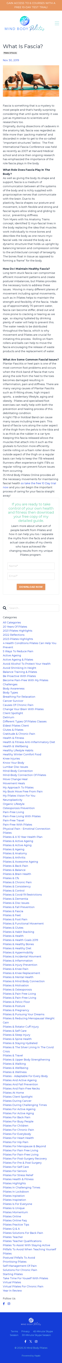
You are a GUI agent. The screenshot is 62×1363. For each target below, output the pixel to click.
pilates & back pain (15, 865)
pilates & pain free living (19, 993)
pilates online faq (15, 1220)
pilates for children (15, 1125)
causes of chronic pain (18, 705)
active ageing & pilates (18, 659)
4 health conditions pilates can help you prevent (29, 645)
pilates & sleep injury (16, 1034)
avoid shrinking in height (19, 668)
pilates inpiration (14, 1195)
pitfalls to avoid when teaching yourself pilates (29, 1251)
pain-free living (13, 812)
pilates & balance (14, 870)
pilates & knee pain (15, 969)
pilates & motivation (16, 985)
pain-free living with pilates (22, 816)
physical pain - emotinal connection (26, 828)
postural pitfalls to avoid (19, 1257)
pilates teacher (13, 1237)
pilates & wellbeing (15, 1068)
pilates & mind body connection (24, 981)
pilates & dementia (15, 898)
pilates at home (13, 1092)
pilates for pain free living (20, 1150)
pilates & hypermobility (18, 952)
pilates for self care (16, 1167)
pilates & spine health (17, 1039)
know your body (13, 762)
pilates (7, 832)
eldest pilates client (16, 725)
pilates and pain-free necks (21, 1088)
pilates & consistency (17, 886)
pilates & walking (14, 1063)
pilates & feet (12, 915)
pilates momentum (15, 1212)
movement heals (14, 783)
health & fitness (13, 738)
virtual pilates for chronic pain (23, 1286)
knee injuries (11, 758)
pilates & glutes (13, 927)
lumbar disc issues (15, 767)
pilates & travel (13, 1055)
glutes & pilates (13, 729)
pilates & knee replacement (21, 973)
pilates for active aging (18, 1113)
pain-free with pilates (17, 824)
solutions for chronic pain (20, 1270)
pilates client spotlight (18, 1096)
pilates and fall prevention (20, 1084)
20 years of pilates (15, 626)
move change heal (15, 779)
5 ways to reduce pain (18, 651)
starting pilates (13, 1274)
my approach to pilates (18, 787)
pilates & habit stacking (18, 931)
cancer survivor (13, 700)
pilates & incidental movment (22, 956)
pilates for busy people (18, 1121)
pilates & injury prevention (20, 964)
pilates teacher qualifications (22, 1241)
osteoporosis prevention (19, 808)
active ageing (12, 655)
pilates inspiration (14, 1199)
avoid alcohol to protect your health (27, 663)
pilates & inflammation (18, 960)
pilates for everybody (17, 1134)
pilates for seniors (15, 1171)
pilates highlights (14, 1183)
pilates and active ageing (20, 1080)
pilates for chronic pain (18, 1129)
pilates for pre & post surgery (22, 1162)
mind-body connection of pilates (24, 775)
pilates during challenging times (25, 1105)
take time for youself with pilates (25, 1278)
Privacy (25, 1331)
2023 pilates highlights (18, 639)
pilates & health (13, 936)
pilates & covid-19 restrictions (22, 894)
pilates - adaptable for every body (25, 1076)
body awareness (14, 688)
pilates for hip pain (15, 1142)
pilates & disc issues (16, 903)
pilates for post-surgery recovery (25, 1158)
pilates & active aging (17, 845)
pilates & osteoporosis (17, 989)
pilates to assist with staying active (26, 1245)
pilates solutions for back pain (23, 1233)
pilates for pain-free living (20, 1154)
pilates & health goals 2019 (20, 940)
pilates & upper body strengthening (26, 1059)
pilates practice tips (16, 1224)
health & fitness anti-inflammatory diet (29, 742)
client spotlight (13, 713)
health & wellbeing (15, 746)
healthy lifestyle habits (18, 750)
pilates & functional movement (23, 923)
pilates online (12, 1216)
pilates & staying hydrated (20, 1043)
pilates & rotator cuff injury (21, 1026)
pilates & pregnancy (16, 1010)
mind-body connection (18, 771)
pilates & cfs (11, 878)
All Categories (12, 622)
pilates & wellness (15, 1072)
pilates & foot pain (15, 919)
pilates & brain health (17, 874)
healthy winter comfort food (22, 754)
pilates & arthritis (14, 857)
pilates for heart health (18, 1138)
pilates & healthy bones (18, 944)
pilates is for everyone (17, 1204)
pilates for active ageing (19, 1109)
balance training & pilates (20, 672)
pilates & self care (15, 1030)
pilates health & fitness (18, 1179)
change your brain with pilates (23, 709)
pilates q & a (11, 1228)
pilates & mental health (18, 977)
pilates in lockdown (16, 1191)
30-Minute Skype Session (36, 1335)
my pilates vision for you (19, 795)
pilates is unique (14, 1208)
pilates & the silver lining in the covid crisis (28, 1049)
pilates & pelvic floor (16, 1002)
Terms (14, 1331)
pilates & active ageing (18, 841)
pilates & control (14, 890)
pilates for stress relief (18, 1175)
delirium (8, 717)
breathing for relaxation (19, 696)
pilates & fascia (10, 53)
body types (10, 692)
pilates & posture (14, 1006)
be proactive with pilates (19, 676)
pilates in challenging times (21, 1187)
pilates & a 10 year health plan (23, 837)
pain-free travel (13, 820)
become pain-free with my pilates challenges (25, 682)
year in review (12, 1290)
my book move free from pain (23, 791)
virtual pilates (12, 1282)
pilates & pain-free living (19, 997)
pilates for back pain (16, 1117)
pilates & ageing (13, 849)
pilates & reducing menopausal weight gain (29, 1020)
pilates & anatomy (15, 853)
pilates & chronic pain (17, 882)
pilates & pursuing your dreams (23, 1014)
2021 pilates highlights (17, 630)
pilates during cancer (17, 1100)
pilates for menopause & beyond (24, 1146)
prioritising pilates (15, 1261)
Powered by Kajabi (31, 1355)
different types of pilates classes (25, 721)
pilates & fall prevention (19, 907)
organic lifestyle (14, 804)
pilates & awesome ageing (20, 861)
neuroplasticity (12, 799)
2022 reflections (14, 634)
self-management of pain (20, 1265)
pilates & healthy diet (17, 948)
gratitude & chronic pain (19, 733)
